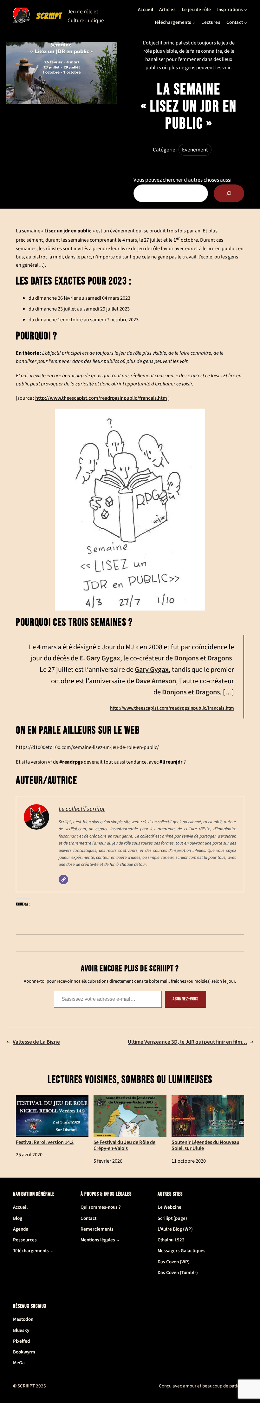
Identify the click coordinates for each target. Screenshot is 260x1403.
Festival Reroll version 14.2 (45, 1142)
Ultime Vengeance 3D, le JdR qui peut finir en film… (187, 1042)
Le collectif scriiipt (82, 809)
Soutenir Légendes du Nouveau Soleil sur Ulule (205, 1145)
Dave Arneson (155, 681)
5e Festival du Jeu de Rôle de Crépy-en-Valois (124, 1145)
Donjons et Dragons (203, 658)
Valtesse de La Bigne (36, 1042)
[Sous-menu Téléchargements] (193, 22)
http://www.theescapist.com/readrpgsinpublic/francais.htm (101, 398)
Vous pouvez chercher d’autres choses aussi (182, 180)
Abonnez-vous (185, 999)
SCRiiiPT (49, 16)
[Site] (63, 879)
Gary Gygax (152, 670)
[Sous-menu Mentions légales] (117, 1240)
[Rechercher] (229, 193)
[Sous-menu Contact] (245, 22)
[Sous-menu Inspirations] (245, 9)
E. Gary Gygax (99, 658)
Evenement (195, 150)
